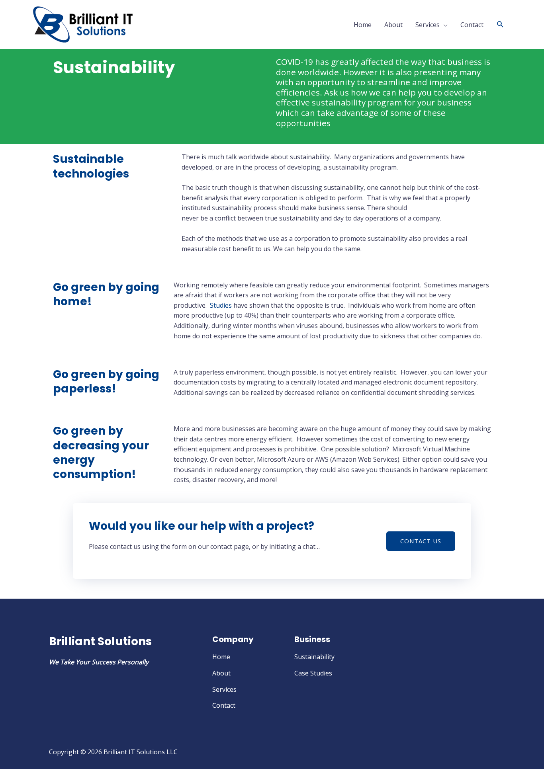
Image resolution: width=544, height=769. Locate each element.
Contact (471, 24)
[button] (500, 24)
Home (363, 24)
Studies (221, 305)
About (393, 24)
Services (427, 24)
